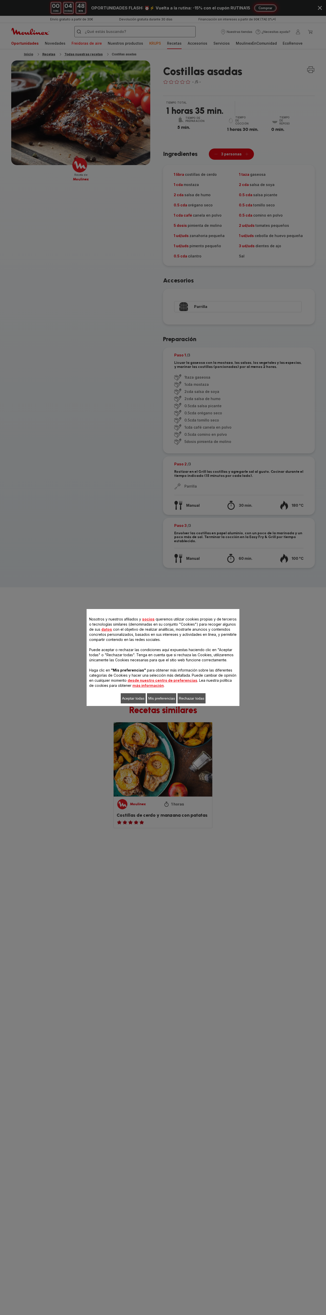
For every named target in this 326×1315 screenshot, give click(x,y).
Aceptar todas (133, 698)
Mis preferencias (161, 698)
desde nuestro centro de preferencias (162, 680)
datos (106, 629)
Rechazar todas (191, 698)
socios (148, 619)
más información (148, 685)
